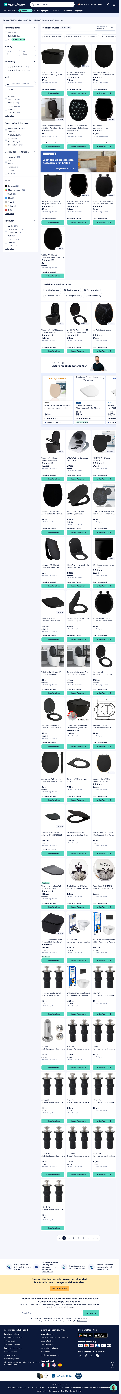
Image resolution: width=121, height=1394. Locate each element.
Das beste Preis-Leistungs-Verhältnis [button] (88, 378)
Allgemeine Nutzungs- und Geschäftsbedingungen (91, 1387)
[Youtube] (91, 1356)
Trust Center (64, 1387)
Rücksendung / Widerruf (13, 1337)
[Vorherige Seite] (59, 1238)
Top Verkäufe (46, 1351)
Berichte (64, 1391)
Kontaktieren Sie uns (12, 1344)
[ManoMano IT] (48, 1365)
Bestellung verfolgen (12, 1334)
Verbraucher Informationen (48, 1391)
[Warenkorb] (113, 4)
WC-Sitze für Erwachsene (42, 20)
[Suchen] (32, 4)
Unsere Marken (47, 1344)
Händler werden (10, 1351)
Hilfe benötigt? (9, 1341)
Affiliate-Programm (11, 1359)
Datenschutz (52, 1387)
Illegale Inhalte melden (13, 1348)
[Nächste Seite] (97, 1238)
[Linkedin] (80, 1356)
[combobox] (105, 28)
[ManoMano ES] (60, 1365)
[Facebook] (86, 1356)
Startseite (6, 20)
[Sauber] (72, 4)
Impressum (40, 1387)
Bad (12, 20)
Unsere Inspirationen (49, 1348)
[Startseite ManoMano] (15, 4)
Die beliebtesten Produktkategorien (55, 1337)
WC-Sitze (29, 20)
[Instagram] (97, 1356)
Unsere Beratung (47, 1334)
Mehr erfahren (82, 1321)
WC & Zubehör (20, 20)
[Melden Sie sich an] (108, 4)
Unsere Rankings (47, 1341)
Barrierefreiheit (76, 1391)
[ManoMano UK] (54, 1365)
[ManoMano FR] (43, 1365)
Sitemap (30, 1387)
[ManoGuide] (113, 1388)
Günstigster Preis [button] (57, 378)
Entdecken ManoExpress (50, 1355)
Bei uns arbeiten (10, 1355)
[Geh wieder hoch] (112, 1365)
